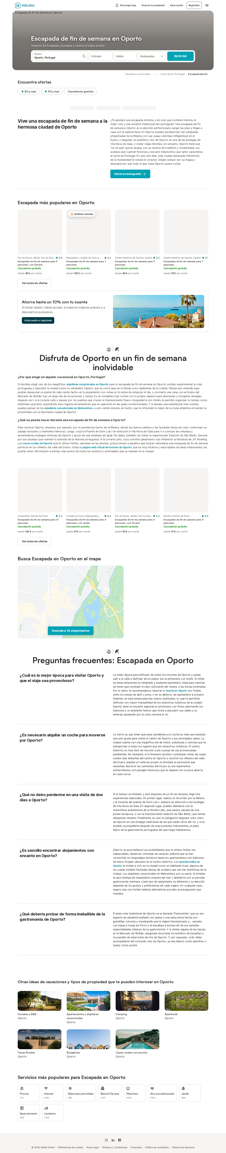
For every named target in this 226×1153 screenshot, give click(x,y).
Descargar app (128, 5)
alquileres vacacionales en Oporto (87, 384)
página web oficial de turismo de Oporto (107, 447)
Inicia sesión (176, 5)
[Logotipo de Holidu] (31, 5)
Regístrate (194, 5)
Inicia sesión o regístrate (38, 320)
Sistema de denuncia (183, 1147)
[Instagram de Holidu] (106, 1140)
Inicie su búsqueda (127, 174)
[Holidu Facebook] (120, 1140)
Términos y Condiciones (114, 1147)
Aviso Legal (93, 1147)
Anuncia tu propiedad (153, 5)
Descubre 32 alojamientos (70, 630)
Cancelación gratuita (80, 91)
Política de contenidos (157, 1147)
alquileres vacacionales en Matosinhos (69, 408)
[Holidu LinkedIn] (113, 1140)
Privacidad (136, 1147)
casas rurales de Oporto (37, 443)
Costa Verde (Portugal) (172, 74)
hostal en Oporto (176, 690)
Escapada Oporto (198, 74)
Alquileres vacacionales (137, 74)
